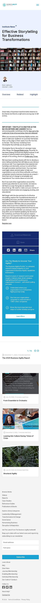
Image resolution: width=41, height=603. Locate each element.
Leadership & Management (11, 514)
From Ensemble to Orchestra (15, 400)
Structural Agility (10, 473)
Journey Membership (9, 571)
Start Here (5, 568)
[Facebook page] (3, 587)
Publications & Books (9, 506)
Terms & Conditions (14, 599)
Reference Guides (8, 504)
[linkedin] (14, 250)
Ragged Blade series (21, 150)
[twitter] (8, 250)
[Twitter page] (7, 587)
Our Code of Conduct (9, 580)
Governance (6, 520)
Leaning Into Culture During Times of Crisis (18, 437)
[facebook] (20, 250)
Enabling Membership (9, 574)
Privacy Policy (25, 599)
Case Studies (6, 501)
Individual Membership (10, 577)
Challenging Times (31, 156)
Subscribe (21, 557)
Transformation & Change (11, 517)
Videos (4, 495)
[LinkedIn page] (11, 587)
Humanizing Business (9, 523)
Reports (5, 498)
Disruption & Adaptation (10, 525)
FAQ (3, 565)
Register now (6, 223)
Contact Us (6, 595)
